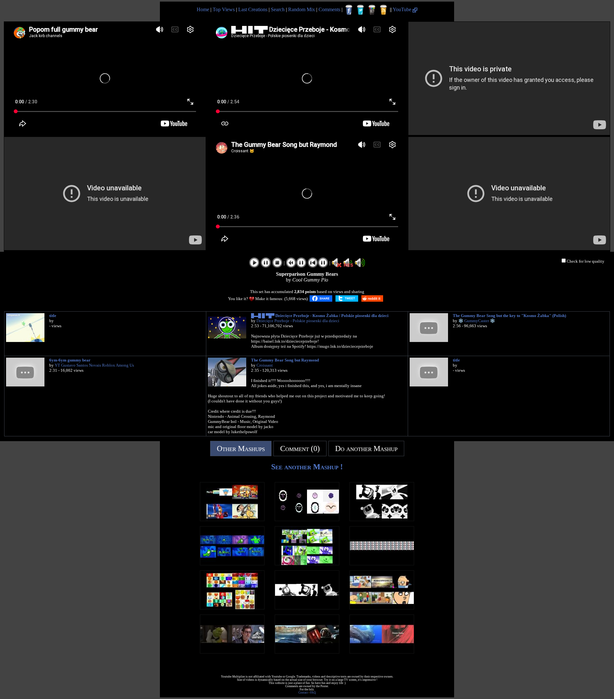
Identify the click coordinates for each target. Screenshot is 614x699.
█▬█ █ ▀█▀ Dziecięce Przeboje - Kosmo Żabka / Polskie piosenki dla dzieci (320, 315)
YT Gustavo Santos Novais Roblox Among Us (94, 365)
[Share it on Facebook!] (321, 298)
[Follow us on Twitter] (360, 10)
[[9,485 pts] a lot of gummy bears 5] (307, 563)
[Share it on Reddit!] (372, 298)
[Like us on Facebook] (349, 10)
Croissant (264, 365)
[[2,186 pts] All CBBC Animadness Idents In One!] (232, 563)
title (52, 315)
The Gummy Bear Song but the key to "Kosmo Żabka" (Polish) (509, 315)
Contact (303, 692)
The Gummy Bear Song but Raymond (285, 360)
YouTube (403, 9)
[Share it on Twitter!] (346, 298)
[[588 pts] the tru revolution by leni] (382, 652)
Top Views (224, 9)
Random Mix (301, 9)
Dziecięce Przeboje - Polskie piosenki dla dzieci (297, 320)
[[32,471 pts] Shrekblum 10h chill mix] (232, 652)
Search (278, 9)
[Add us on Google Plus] (372, 10)
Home (203, 9)
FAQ (313, 692)
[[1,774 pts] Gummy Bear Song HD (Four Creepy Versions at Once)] (382, 519)
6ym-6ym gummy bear (70, 360)
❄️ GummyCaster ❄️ (476, 320)
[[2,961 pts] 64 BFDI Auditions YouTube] (232, 607)
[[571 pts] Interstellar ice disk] (307, 652)
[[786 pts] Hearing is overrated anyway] (382, 563)
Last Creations (252, 9)
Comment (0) (300, 448)
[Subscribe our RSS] (383, 10)
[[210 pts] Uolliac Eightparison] (382, 607)
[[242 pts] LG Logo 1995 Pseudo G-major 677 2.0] (307, 519)
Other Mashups (241, 448)
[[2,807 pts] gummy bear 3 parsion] (307, 607)
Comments (329, 9)
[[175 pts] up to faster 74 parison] (232, 519)
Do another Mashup (366, 448)
